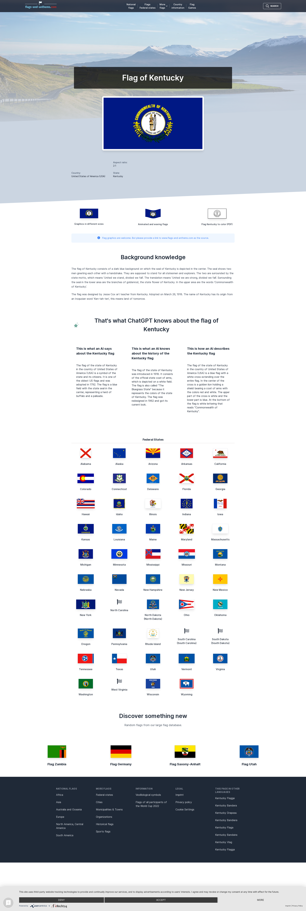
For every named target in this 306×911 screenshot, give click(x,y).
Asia (58, 802)
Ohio (186, 615)
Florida (186, 489)
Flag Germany (121, 764)
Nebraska (85, 589)
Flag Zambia (56, 764)
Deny (61, 899)
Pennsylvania (119, 644)
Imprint (179, 794)
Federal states (104, 794)
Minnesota (119, 564)
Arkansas (186, 463)
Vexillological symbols (148, 794)
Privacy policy (183, 802)
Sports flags (103, 831)
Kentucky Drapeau (226, 812)
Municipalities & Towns (109, 809)
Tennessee (85, 669)
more (260, 899)
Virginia (220, 669)
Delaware (153, 489)
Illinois (153, 514)
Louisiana (119, 539)
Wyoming (186, 694)
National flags (131, 6)
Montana (220, 564)
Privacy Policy (297, 906)
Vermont (186, 669)
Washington (86, 694)
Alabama (85, 463)
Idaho (119, 514)
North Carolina (119, 610)
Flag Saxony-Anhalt (185, 764)
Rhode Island (153, 644)
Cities (99, 802)
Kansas (85, 539)
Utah (153, 669)
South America (64, 835)
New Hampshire (152, 589)
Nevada (119, 589)
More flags (162, 6)
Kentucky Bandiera (226, 820)
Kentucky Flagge (225, 798)
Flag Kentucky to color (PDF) (217, 224)
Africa (59, 794)
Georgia (220, 489)
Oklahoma (220, 615)
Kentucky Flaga (224, 827)
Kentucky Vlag (223, 842)
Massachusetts (220, 539)
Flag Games (192, 6)
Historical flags (104, 824)
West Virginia (119, 689)
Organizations (104, 816)
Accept (161, 899)
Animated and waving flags (153, 224)
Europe (60, 816)
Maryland (186, 539)
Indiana (186, 514)
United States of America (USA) (88, 176)
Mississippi (153, 564)
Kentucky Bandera (226, 805)
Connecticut (119, 489)
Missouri (187, 564)
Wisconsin (153, 694)
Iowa (220, 514)
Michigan (85, 564)
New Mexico (220, 589)
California (220, 463)
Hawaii (86, 514)
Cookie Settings (184, 809)
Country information (177, 6)
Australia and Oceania (69, 809)
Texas (119, 669)
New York (85, 615)
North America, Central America (69, 826)
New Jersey (186, 589)
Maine (153, 539)
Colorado (85, 489)
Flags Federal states (148, 6)
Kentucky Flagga (225, 849)
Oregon (85, 644)
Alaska (119, 463)
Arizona (153, 463)
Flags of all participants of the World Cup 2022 (151, 804)
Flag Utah (249, 764)
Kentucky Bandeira (226, 834)
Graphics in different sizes (89, 224)
